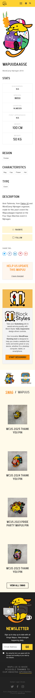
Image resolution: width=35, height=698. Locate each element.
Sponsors (25, 671)
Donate (23, 682)
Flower (18, 172)
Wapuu (18, 98)
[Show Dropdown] (26, 4)
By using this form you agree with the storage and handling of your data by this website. (18, 655)
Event (6, 186)
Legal (17, 682)
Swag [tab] (9, 392)
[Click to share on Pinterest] (20, 254)
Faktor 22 (25, 203)
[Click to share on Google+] (26, 254)
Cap (11, 172)
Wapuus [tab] (24, 392)
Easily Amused (12, 692)
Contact (12, 682)
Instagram (23, 687)
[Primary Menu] (21, 3)
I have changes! (17, 276)
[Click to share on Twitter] (4, 254)
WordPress (21, 693)
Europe (6, 158)
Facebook (17, 687)
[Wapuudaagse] (17, 34)
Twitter (12, 687)
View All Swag (17, 585)
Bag (5, 172)
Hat (25, 172)
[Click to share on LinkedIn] (15, 254)
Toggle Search (30, 3)
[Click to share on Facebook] (10, 254)
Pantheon (28, 692)
